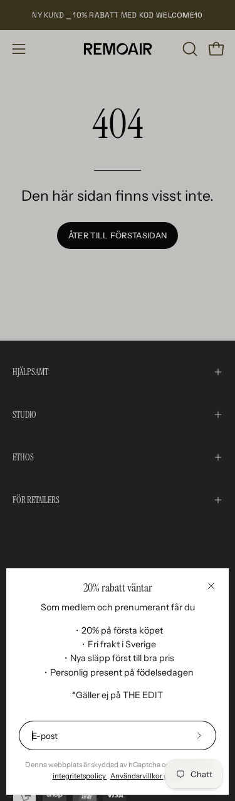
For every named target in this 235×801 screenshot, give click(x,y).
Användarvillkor (137, 776)
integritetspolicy (80, 776)
